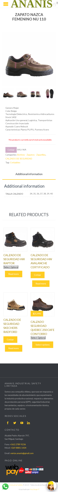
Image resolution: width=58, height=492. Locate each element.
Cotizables (15, 162)
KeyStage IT (34, 489)
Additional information (29, 174)
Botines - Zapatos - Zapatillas (31, 154)
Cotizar (11, 149)
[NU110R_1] (8, 94)
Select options (43, 344)
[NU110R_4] (50, 94)
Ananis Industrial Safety (13, 485)
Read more (13, 274)
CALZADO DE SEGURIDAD (18, 158)
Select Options (11, 267)
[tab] (29, 174)
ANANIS (32, 4)
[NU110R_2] (22, 94)
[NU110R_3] (36, 94)
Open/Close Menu (6, 4)
